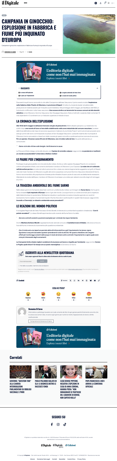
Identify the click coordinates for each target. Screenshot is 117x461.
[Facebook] (51, 424)
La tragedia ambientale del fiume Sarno (71, 92)
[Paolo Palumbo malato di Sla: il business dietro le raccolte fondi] (46, 371)
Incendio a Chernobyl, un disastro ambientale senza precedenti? (39, 200)
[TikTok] (65, 424)
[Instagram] (58, 424)
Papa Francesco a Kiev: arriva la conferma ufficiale (95, 383)
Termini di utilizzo (39, 269)
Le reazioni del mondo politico (68, 96)
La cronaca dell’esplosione (26, 92)
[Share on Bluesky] (91, 280)
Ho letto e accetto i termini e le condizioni (34, 266)
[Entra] (100, 3)
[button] (95, 3)
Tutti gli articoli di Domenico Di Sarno (41, 321)
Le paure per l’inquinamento (27, 95)
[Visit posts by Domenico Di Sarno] (3, 52)
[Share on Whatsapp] (74, 280)
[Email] (95, 280)
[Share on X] (70, 280)
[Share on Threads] (86, 280)
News (4, 15)
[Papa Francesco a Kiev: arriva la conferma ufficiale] (96, 371)
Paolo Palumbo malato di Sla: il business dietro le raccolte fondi (46, 383)
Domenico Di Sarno (10, 52)
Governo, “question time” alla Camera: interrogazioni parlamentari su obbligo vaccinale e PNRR (20, 386)
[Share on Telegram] (82, 280)
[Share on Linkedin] (78, 280)
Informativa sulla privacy (75, 269)
